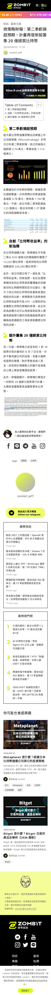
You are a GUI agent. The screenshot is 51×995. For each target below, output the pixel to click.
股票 (20, 790)
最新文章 (16, 24)
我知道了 (25, 990)
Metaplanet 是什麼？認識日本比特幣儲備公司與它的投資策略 (24, 759)
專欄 (15, 961)
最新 (36, 956)
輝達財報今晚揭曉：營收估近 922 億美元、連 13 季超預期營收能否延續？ (25, 583)
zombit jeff (15, 52)
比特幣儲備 (9, 790)
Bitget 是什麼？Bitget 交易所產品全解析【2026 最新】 (24, 835)
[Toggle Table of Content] (37, 104)
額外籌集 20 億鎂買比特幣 (21, 116)
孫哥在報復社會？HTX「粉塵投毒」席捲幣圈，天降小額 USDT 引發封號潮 (28, 660)
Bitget (7, 862)
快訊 (6, 24)
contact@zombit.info (25, 908)
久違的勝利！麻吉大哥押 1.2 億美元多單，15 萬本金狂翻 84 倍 (28, 629)
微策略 (23, 461)
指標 (36, 961)
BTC (6, 785)
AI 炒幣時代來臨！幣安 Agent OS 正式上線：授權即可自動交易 (28, 645)
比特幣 (33, 461)
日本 (28, 785)
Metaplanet (17, 785)
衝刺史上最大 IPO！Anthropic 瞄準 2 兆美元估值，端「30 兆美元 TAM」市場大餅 (25, 567)
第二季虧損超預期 (17, 109)
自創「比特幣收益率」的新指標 (24, 113)
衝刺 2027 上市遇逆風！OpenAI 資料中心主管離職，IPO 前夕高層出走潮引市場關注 (25, 538)
